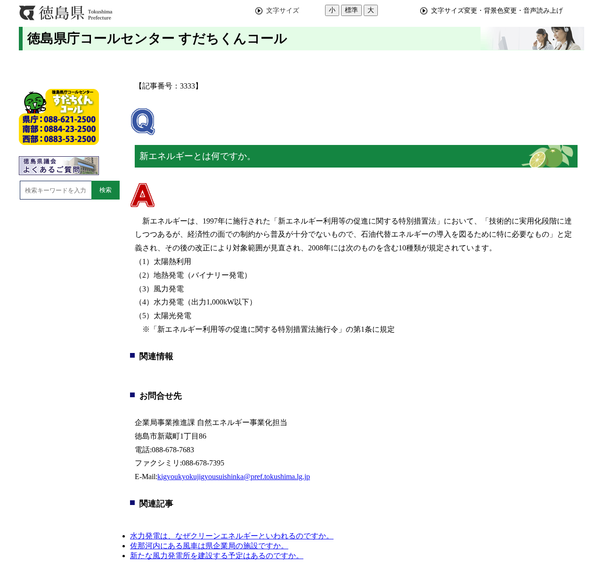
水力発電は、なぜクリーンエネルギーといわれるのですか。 (232, 536)
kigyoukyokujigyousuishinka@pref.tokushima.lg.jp (233, 477)
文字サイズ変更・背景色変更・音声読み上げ (497, 10)
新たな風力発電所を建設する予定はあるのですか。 (216, 556)
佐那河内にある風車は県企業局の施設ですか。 (209, 546)
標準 (351, 10)
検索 (105, 189)
